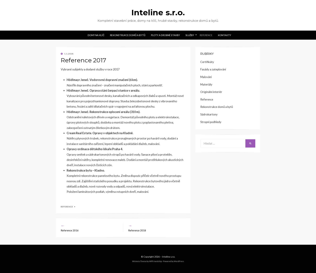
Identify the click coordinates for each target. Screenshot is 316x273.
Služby (189, 35)
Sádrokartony (209, 114)
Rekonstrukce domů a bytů (127, 35)
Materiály (206, 84)
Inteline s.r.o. (158, 12)
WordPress (179, 261)
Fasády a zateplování (213, 69)
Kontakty (224, 35)
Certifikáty (207, 62)
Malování (206, 77)
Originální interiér (211, 92)
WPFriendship (155, 261)
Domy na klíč (96, 35)
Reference (206, 35)
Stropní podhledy (210, 122)
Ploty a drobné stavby (165, 35)
